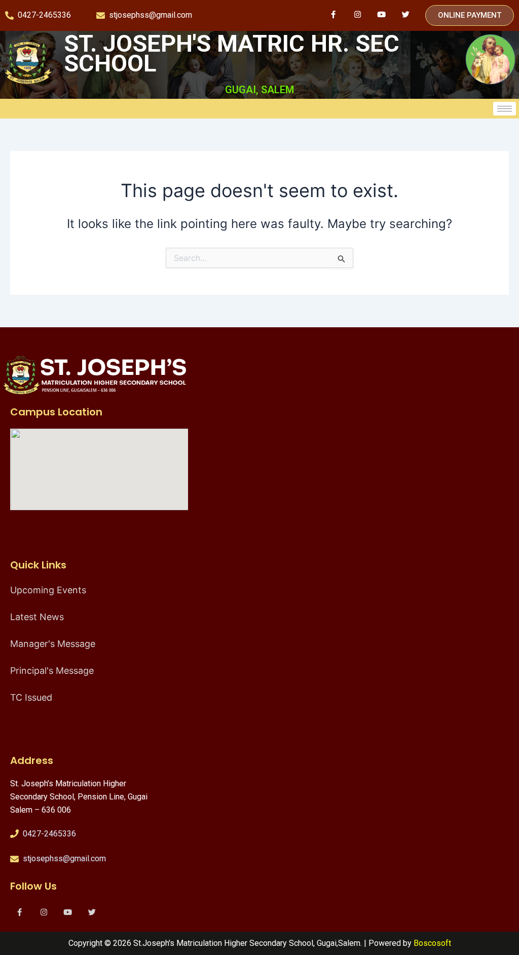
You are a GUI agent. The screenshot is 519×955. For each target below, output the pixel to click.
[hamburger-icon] (504, 109)
